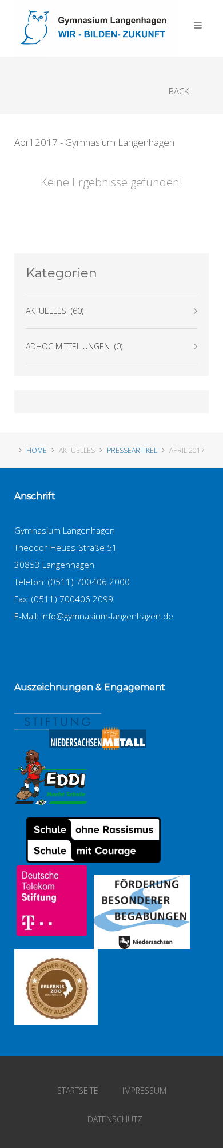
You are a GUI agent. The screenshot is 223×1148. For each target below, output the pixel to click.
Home (36, 450)
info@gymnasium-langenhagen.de (107, 616)
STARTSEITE (77, 1090)
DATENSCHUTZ (114, 1119)
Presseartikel (132, 450)
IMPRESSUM (144, 1090)
